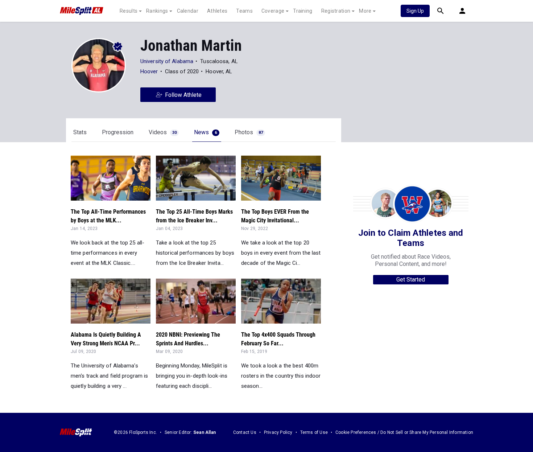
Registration (336, 11)
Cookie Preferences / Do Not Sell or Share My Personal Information (404, 432)
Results (128, 11)
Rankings (157, 11)
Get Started (410, 279)
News (205, 132)
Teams (244, 11)
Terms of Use (314, 432)
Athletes (217, 11)
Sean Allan (204, 432)
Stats (80, 132)
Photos (249, 132)
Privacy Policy (278, 432)
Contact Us (244, 432)
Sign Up (415, 11)
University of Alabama (166, 61)
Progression (117, 132)
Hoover (149, 71)
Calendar (187, 11)
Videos (163, 132)
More (365, 11)
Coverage (272, 11)
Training (302, 11)
